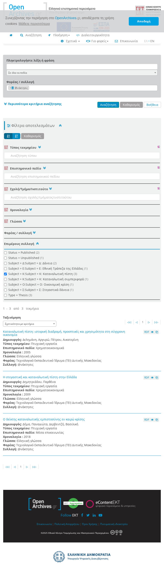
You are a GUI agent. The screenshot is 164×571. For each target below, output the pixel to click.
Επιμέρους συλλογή (19, 244)
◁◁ (129, 322)
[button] (32, 104)
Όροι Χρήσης (89, 524)
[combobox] (82, 73)
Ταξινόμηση (12, 317)
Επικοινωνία (128, 41)
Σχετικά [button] (71, 41)
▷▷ (156, 322)
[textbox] (31, 88)
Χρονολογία (18, 210)
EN (152, 41)
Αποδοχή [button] (144, 21)
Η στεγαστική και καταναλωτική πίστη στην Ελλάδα (40, 377)
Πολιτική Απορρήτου (66, 524)
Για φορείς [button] (98, 41)
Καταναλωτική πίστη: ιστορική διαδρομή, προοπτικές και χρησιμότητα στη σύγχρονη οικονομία (64, 333)
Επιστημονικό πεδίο (25, 168)
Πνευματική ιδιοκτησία (113, 524)
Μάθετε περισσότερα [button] (34, 24)
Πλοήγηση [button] (60, 35)
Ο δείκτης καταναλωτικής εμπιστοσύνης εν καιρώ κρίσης (44, 419)
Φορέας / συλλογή (20, 82)
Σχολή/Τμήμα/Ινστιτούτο (28, 189)
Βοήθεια (152, 105)
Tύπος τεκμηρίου (23, 147)
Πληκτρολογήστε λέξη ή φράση (30, 60)
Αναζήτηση (33, 35)
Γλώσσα (15, 221)
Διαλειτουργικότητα (95, 35)
